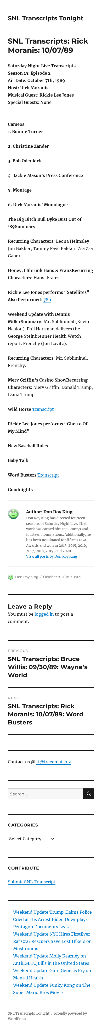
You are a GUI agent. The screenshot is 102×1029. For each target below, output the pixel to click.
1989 (77, 577)
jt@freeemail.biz (53, 761)
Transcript (43, 409)
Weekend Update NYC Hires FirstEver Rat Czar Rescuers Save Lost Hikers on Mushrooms (52, 941)
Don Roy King (26, 577)
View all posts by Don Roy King (51, 556)
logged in (44, 614)
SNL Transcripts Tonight (45, 18)
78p (47, 299)
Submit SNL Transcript (31, 881)
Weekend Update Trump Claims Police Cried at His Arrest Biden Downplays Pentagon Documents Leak (52, 919)
